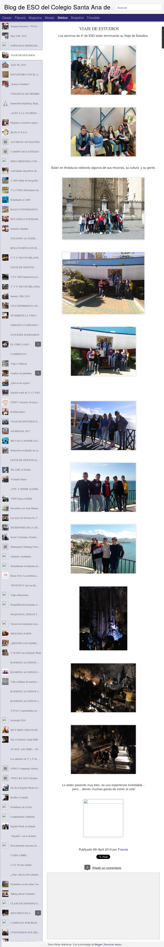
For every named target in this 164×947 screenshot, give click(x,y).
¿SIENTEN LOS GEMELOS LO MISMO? (32, 643)
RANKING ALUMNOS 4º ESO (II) (29, 691)
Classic (7, 17)
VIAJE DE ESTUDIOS (22, 55)
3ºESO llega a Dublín (21, 498)
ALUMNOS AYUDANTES (25, 142)
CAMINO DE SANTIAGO (24, 151)
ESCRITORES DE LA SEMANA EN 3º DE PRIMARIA (40, 527)
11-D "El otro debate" (21, 864)
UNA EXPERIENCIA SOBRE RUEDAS (31, 305)
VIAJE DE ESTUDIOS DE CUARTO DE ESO (35, 421)
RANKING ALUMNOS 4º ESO (27, 701)
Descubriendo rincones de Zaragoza (28, 845)
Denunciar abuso (112, 944)
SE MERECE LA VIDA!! (23, 315)
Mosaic (49, 17)
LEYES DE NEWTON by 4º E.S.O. (29, 460)
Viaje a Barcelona (19, 595)
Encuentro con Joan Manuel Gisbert (28, 508)
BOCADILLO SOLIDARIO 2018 (28, 219)
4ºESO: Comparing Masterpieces (27, 768)
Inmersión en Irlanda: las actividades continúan (34, 450)
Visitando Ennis (18, 479)
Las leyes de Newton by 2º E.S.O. (27, 517)
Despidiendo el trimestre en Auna (27, 566)
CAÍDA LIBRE (18, 855)
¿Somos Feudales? (19, 84)
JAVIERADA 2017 (20, 431)
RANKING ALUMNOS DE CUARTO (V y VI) (35, 662)
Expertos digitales (19, 228)
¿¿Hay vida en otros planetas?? (25, 874)
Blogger (98, 944)
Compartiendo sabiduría (22, 816)
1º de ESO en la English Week (25, 652)
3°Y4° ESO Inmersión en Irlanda (27, 276)
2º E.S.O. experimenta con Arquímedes (30, 710)
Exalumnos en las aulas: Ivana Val (27, 884)
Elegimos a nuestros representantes (28, 122)
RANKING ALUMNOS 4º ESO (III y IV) (32, 672)
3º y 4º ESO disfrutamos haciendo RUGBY (32, 190)
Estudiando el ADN (20, 199)
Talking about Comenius (22, 893)
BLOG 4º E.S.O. (19, 132)
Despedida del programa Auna (25, 604)
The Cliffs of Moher (20, 469)
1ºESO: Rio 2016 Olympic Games (27, 778)
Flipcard (20, 17)
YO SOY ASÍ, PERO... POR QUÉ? (28, 749)
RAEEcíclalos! (17, 411)
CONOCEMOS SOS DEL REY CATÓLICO (33, 932)
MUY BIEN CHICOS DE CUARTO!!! (30, 730)
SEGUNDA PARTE (20, 633)
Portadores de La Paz (21, 807)
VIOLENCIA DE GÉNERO (25, 93)
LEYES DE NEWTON (22, 267)
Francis (123, 849)
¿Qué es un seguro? (20, 382)
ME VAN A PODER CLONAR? (27, 440)
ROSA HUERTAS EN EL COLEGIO (29, 248)
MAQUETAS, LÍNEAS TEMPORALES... (32, 614)
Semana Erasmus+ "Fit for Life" (26, 26)
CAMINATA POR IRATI (23, 922)
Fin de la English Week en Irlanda (27, 787)
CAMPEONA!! (18, 354)
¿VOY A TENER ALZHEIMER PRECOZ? (32, 489)
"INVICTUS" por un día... (24, 585)
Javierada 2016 (18, 720)
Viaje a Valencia (18, 363)
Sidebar (62, 17)
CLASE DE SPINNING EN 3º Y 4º (29, 903)
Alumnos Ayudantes (20, 556)
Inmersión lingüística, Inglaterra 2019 (29, 103)
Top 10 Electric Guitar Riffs (24, 739)
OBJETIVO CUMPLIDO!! (24, 325)
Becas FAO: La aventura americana (28, 575)
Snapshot (77, 17)
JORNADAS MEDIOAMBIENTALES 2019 (33, 45)
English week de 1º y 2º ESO (25, 392)
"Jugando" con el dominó (23, 836)
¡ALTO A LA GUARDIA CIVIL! (27, 113)
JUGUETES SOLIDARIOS (24, 334)
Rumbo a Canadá (19, 797)
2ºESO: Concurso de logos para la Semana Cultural (36, 402)
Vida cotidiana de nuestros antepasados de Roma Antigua (39, 681)
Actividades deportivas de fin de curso (29, 170)
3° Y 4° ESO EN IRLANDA (25, 286)
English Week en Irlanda (22, 826)
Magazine (35, 17)
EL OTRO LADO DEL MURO (26, 344)
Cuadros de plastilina (21, 373)
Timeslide (93, 17)
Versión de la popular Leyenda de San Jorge (32, 623)
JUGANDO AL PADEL (23, 238)
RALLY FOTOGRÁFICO (24, 209)
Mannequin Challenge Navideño (26, 546)
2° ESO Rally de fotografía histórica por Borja (33, 180)
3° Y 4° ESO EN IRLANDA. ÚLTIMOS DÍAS (35, 257)
